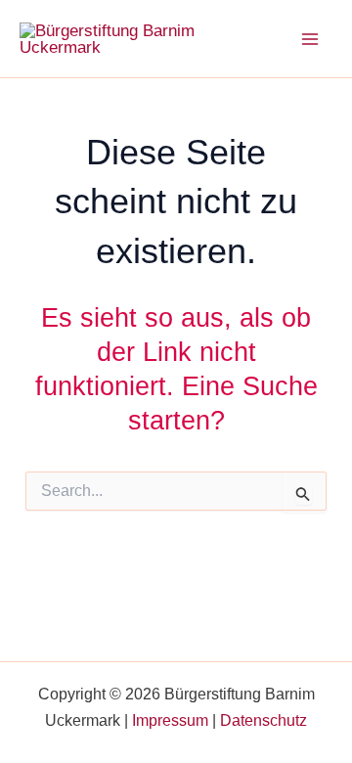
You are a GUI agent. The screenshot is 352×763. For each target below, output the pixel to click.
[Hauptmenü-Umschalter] (310, 39)
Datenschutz (263, 720)
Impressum (170, 720)
